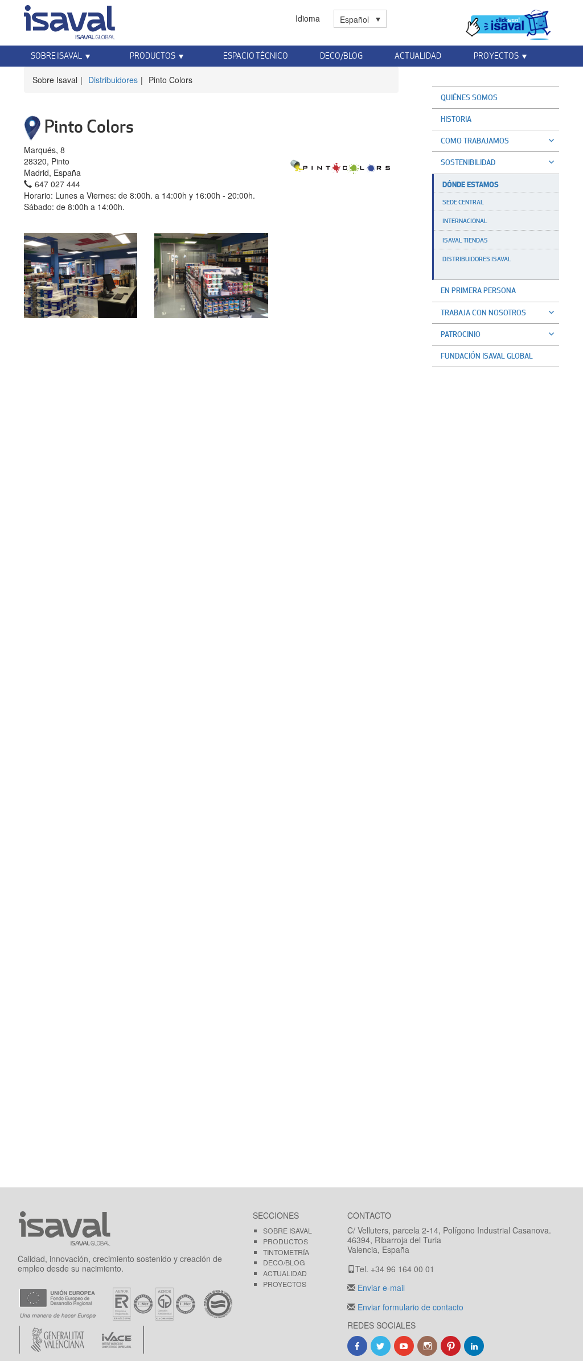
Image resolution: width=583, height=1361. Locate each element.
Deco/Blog (341, 55)
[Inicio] (69, 20)
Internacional (464, 220)
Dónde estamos (470, 184)
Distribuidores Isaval (476, 259)
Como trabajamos (475, 140)
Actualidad (418, 55)
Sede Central (463, 202)
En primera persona (478, 290)
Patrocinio (461, 334)
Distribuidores (113, 79)
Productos (285, 1241)
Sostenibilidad (468, 162)
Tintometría (286, 1252)
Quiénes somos (469, 97)
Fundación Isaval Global (487, 356)
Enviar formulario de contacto (409, 1307)
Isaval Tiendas (465, 240)
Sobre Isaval (287, 1230)
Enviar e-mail (380, 1287)
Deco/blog (284, 1262)
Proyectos (284, 1284)
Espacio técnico (255, 55)
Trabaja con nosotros (483, 312)
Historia (456, 119)
